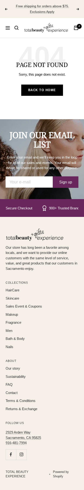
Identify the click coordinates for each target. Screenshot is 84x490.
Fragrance (13, 322)
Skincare (12, 298)
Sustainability (16, 377)
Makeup (12, 314)
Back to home (42, 90)
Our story (13, 368)
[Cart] (76, 28)
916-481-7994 (16, 443)
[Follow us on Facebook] (11, 454)
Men (9, 331)
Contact (12, 393)
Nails (9, 347)
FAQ (9, 384)
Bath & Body (15, 339)
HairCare (12, 290)
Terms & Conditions (20, 401)
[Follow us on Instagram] (21, 454)
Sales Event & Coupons (24, 306)
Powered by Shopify (61, 474)
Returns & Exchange (21, 409)
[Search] (16, 28)
